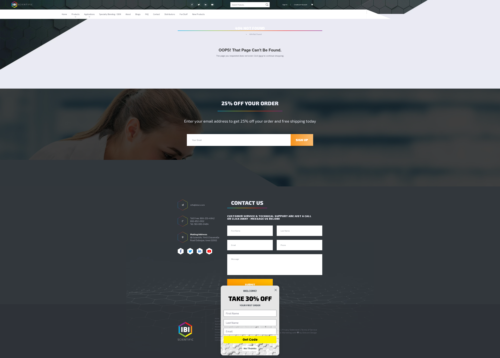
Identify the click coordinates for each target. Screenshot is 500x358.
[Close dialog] (275, 290)
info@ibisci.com (197, 205)
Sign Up (302, 140)
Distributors (169, 14)
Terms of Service (309, 329)
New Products (198, 14)
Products (75, 14)
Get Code (250, 339)
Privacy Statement (290, 329)
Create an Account (300, 4)
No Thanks (250, 348)
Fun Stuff (184, 14)
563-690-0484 (201, 224)
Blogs (137, 14)
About (128, 14)
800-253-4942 (207, 218)
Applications (89, 14)
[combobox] (250, 4)
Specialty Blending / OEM (110, 14)
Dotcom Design (309, 332)
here (261, 55)
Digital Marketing (283, 332)
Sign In (284, 4)
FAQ (147, 14)
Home (64, 14)
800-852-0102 (197, 221)
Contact (156, 14)
